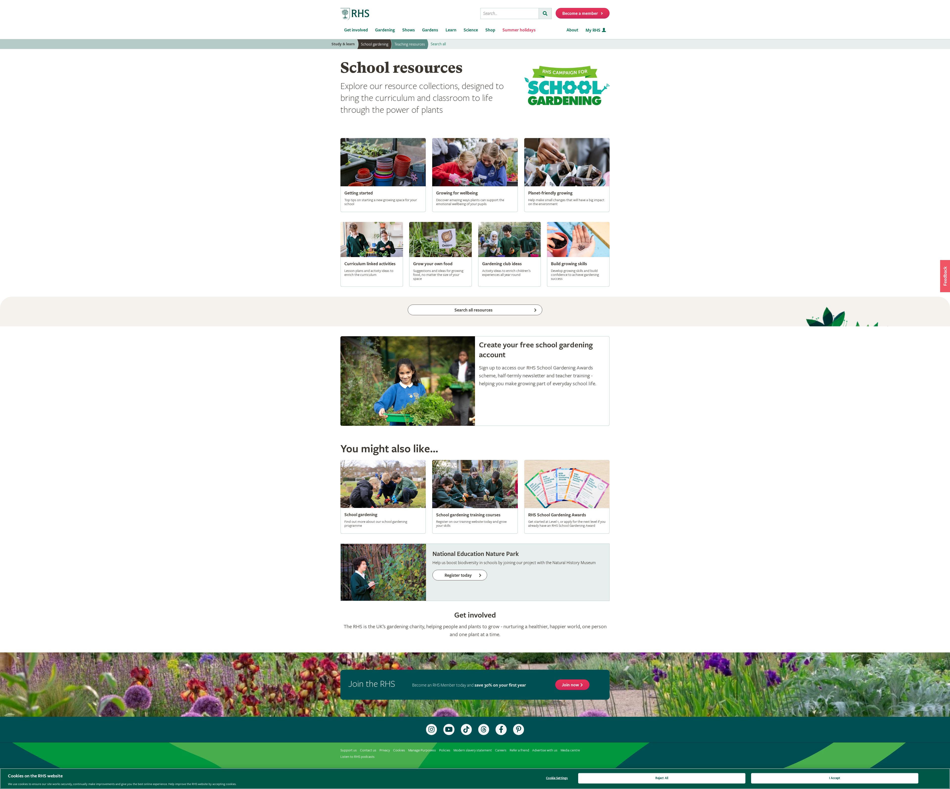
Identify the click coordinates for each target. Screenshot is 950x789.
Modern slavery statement (472, 750)
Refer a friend (519, 750)
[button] (945, 276)
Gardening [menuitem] (385, 30)
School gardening (374, 44)
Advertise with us (544, 750)
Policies (444, 750)
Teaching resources (409, 44)
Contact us (368, 750)
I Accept (834, 778)
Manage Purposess (422, 750)
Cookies (399, 750)
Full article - (383, 175)
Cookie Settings (557, 778)
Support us (348, 750)
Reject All (661, 778)
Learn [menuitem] (451, 30)
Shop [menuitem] (490, 30)
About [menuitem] (572, 30)
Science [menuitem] (471, 30)
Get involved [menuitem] (356, 30)
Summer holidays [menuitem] (519, 30)
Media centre (570, 750)
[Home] (355, 14)
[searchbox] (510, 13)
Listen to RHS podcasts (357, 757)
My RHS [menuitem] (593, 30)
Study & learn (343, 44)
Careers (500, 750)
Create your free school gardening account (475, 381)
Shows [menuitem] (408, 30)
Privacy (385, 750)
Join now (570, 685)
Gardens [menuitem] (430, 30)
